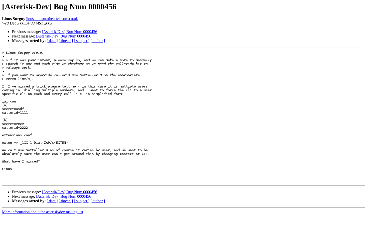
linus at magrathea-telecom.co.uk (52, 18)
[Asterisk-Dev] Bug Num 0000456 (69, 32)
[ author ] (97, 40)
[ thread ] (66, 40)
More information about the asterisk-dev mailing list (42, 212)
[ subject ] (81, 40)
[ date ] (52, 40)
